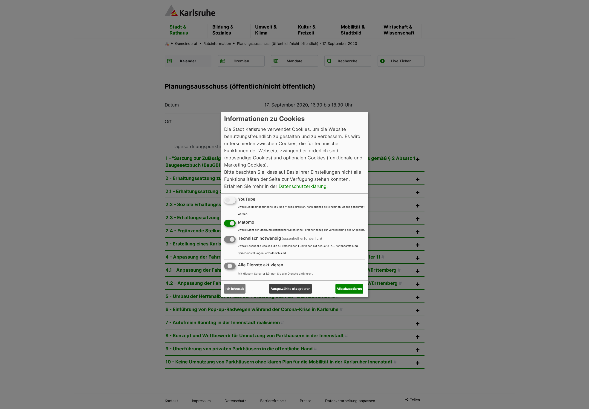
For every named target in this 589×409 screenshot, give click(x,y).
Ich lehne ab (234, 289)
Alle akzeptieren (349, 289)
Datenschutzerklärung (302, 186)
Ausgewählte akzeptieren (291, 289)
